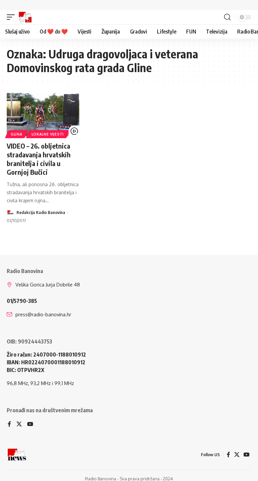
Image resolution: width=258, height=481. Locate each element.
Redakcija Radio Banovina (40, 212)
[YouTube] (30, 424)
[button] (12, 17)
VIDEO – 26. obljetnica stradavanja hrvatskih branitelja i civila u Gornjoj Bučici (39, 159)
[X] (19, 424)
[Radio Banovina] (25, 17)
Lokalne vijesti (48, 134)
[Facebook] (9, 424)
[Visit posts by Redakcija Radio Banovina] (10, 212)
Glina (17, 134)
